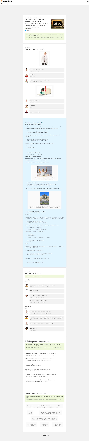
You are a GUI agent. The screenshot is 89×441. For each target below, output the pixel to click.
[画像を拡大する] (57, 15)
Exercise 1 (27, 38)
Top (4, 3)
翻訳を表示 (29, 21)
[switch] (26, 21)
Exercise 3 (27, 331)
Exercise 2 (27, 263)
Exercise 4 (27, 383)
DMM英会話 (27, 9)
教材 (31, 9)
